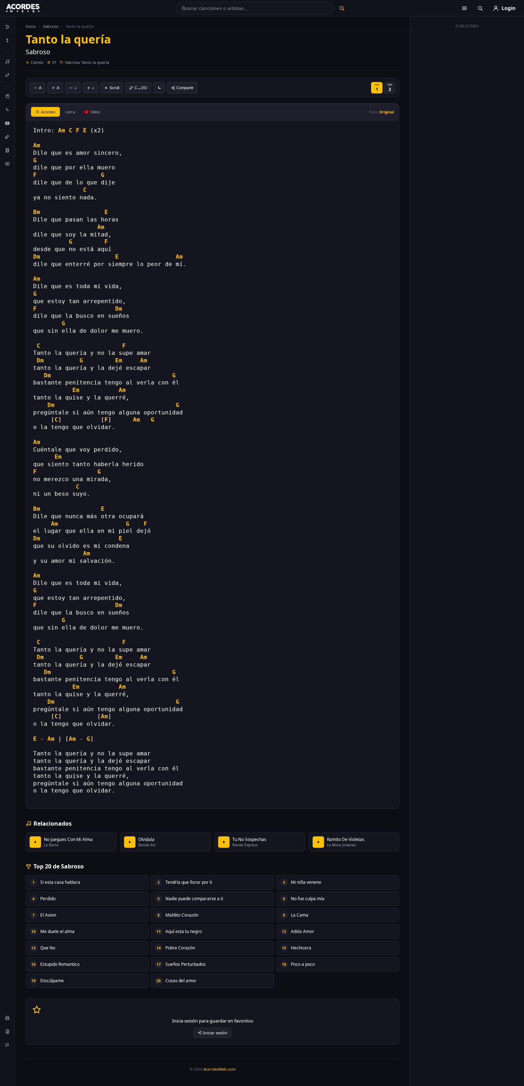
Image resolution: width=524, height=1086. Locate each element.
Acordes (48, 112)
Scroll (114, 88)
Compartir (185, 88)
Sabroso (50, 26)
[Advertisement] (467, 138)
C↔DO (140, 88)
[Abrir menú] (464, 8)
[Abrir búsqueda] (480, 8)
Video (95, 112)
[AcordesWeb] (31, 8)
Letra (70, 111)
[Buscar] (342, 8)
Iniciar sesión (215, 1032)
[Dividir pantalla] (7, 164)
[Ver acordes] (7, 150)
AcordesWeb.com (220, 1069)
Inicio (31, 26)
